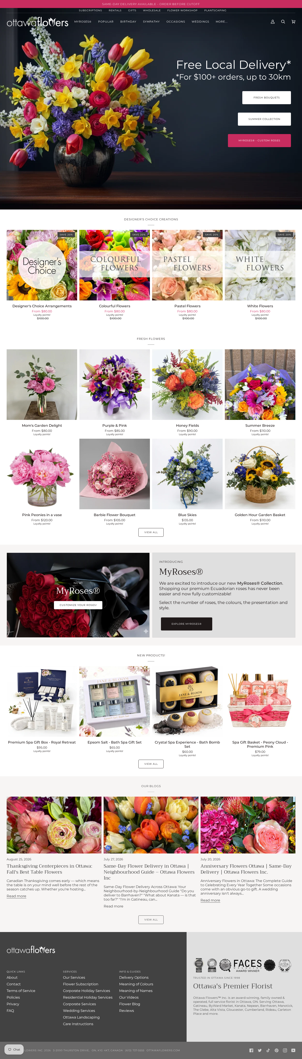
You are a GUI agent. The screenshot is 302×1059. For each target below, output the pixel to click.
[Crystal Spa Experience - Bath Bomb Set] (187, 701)
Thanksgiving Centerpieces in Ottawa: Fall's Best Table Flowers (49, 869)
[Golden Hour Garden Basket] (260, 474)
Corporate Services (79, 1004)
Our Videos (129, 997)
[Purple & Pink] (114, 384)
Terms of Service (21, 991)
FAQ (10, 1011)
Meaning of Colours (136, 984)
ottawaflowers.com (163, 1050)
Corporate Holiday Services (86, 991)
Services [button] (70, 971)
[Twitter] (260, 1050)
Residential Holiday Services (88, 997)
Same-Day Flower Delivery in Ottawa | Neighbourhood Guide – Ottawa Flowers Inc (149, 872)
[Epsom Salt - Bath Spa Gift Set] (114, 701)
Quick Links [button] (16, 971)
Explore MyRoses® (187, 623)
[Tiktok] (268, 1050)
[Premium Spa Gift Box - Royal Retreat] (42, 701)
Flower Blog (129, 1004)
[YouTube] (293, 1050)
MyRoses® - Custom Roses (259, 140)
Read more (16, 896)
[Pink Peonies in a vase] (42, 474)
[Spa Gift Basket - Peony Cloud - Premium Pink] (260, 701)
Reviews (126, 1011)
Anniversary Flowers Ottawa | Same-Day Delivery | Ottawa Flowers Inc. (246, 869)
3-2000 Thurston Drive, (71, 1050)
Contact (14, 984)
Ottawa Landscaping (81, 1017)
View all (151, 532)
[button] (106, 21)
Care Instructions (78, 1024)
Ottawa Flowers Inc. (26, 1050)
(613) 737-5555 (134, 1050)
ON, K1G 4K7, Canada (107, 1050)
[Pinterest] (277, 1050)
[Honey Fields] (187, 384)
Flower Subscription (80, 984)
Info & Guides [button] (130, 971)
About (12, 977)
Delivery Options (134, 977)
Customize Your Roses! (78, 605)
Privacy (13, 1004)
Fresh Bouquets (267, 97)
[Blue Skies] (187, 474)
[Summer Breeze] (260, 384)
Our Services (74, 977)
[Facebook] (251, 1050)
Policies (13, 997)
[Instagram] (285, 1050)
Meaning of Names (136, 991)
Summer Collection (264, 119)
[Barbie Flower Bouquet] (114, 474)
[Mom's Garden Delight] (42, 384)
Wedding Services (79, 1011)
